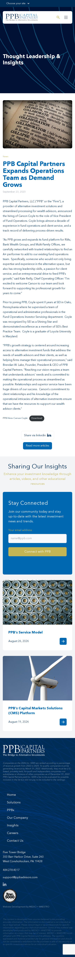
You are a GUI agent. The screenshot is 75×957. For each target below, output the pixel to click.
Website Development (14, 907)
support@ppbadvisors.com (20, 877)
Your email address (20, 530)
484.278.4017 (11, 870)
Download (36, 418)
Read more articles (37, 445)
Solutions (14, 802)
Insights (12, 825)
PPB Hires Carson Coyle (15, 418)
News (5, 157)
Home (11, 794)
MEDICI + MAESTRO (39, 907)
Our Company (17, 817)
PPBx (10, 810)
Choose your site (15, 3)
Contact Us (15, 840)
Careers (12, 833)
